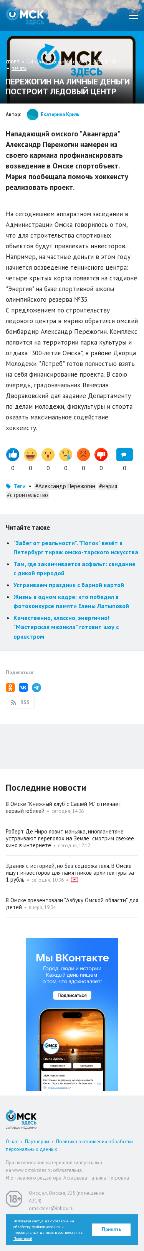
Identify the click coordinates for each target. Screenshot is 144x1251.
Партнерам (37, 1141)
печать (19, 68)
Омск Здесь (25, 15)
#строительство (27, 494)
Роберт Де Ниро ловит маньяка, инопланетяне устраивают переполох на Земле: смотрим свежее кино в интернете (70, 838)
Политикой (22, 1238)
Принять (111, 1229)
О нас (12, 1141)
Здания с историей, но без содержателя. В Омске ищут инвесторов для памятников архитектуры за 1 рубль (70, 872)
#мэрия (108, 486)
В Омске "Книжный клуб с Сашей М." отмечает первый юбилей (63, 807)
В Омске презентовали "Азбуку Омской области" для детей (72, 904)
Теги (20, 486)
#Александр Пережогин (65, 486)
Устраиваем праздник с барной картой (68, 585)
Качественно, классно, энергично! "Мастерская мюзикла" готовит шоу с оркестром (66, 627)
